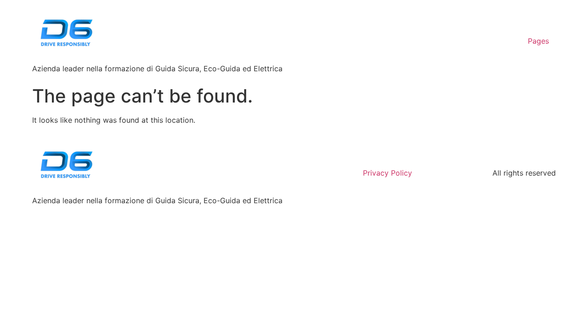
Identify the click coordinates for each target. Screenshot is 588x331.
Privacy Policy (387, 172)
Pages (538, 41)
